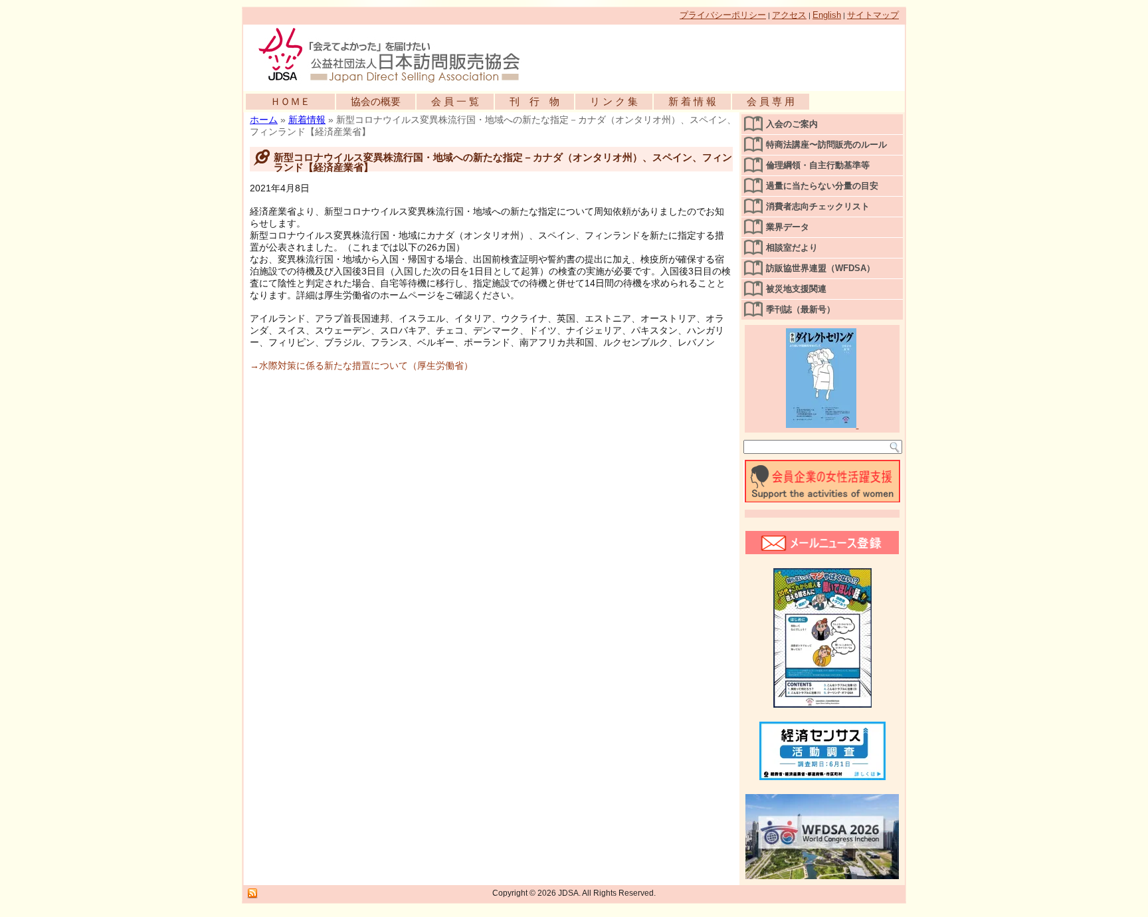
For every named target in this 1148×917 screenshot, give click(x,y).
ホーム (264, 119)
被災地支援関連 (796, 289)
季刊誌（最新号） (800, 309)
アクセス (789, 15)
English (827, 15)
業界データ (787, 227)
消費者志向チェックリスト (818, 206)
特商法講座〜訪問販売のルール (826, 145)
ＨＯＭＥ (290, 101)
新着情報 (307, 119)
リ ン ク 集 (614, 101)
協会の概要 (376, 101)
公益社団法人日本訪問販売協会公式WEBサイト (396, 54)
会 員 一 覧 (455, 101)
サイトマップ (873, 15)
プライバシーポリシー (723, 15)
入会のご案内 (792, 124)
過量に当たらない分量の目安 (822, 186)
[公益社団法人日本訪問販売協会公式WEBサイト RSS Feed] (252, 893)
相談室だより (792, 248)
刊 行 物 (534, 101)
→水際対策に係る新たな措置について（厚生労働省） (361, 365)
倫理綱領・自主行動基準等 (818, 165)
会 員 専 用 (771, 101)
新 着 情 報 (692, 101)
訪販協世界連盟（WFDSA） (820, 268)
